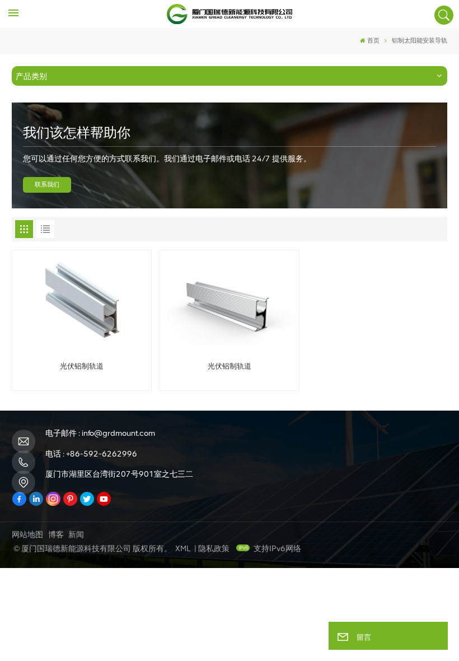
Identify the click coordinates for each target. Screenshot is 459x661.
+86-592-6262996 (101, 454)
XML (182, 548)
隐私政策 (214, 548)
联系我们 (47, 184)
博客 (56, 534)
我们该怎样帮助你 (76, 132)
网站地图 (27, 534)
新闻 (76, 534)
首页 (373, 40)
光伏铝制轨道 (82, 366)
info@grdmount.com (118, 433)
